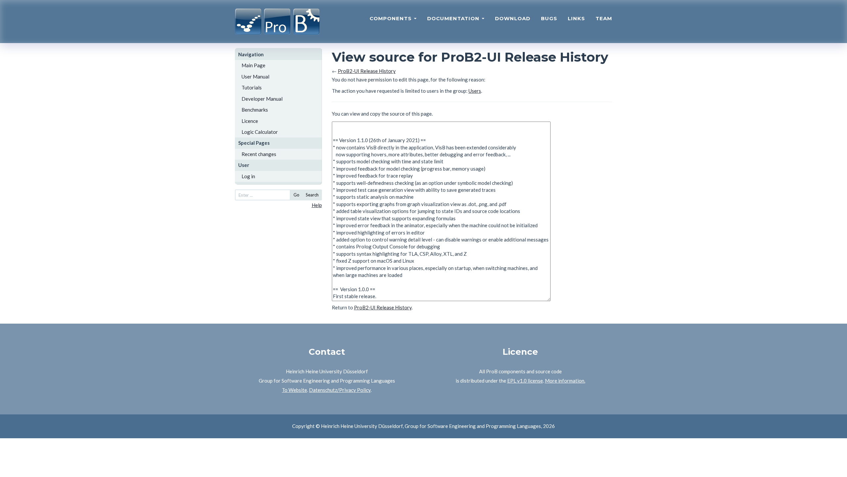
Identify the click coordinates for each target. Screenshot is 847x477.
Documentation (454, 18)
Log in (248, 176)
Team (604, 18)
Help (317, 205)
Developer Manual (262, 99)
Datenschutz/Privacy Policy (340, 390)
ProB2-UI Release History (367, 71)
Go (296, 194)
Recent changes (259, 154)
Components (391, 18)
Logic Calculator (260, 132)
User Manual (255, 77)
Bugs (549, 18)
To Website (294, 390)
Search (312, 194)
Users (474, 91)
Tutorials (252, 87)
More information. (565, 381)
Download (512, 18)
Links (576, 18)
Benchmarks (255, 110)
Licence (250, 121)
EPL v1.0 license (525, 381)
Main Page (253, 65)
